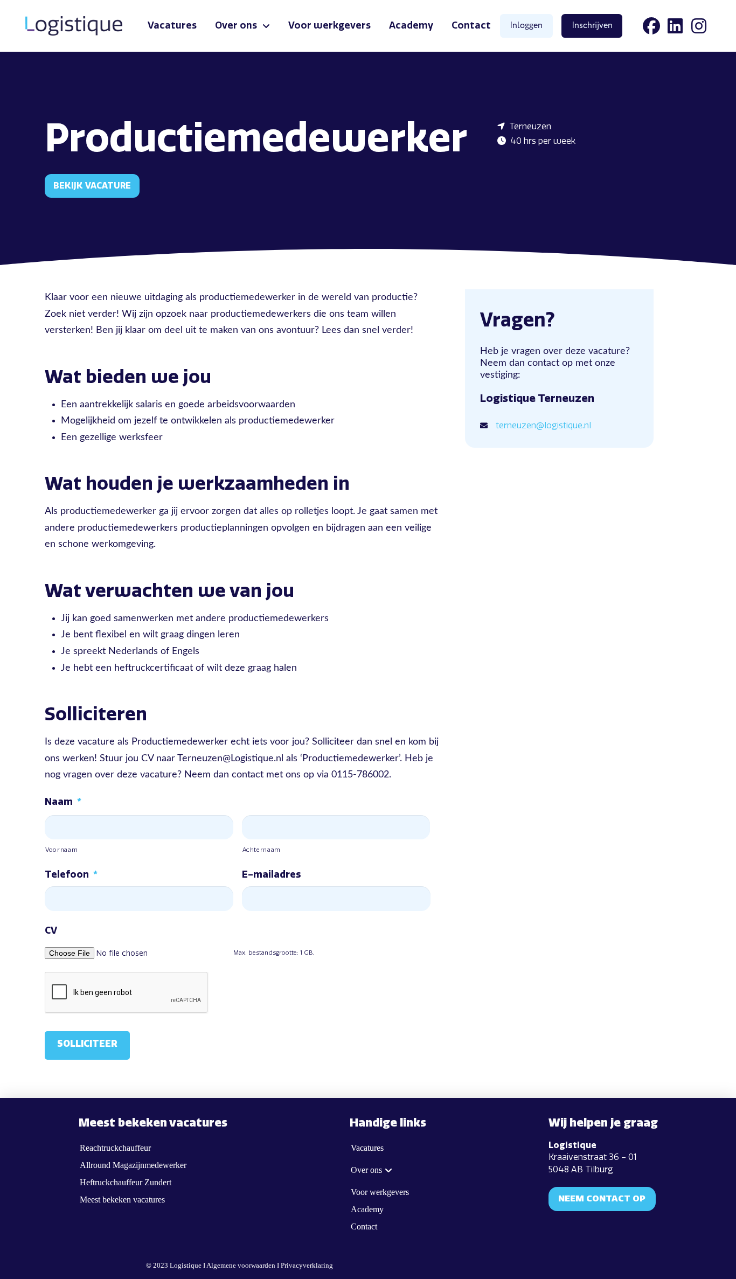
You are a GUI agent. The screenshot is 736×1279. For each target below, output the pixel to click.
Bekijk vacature (92, 185)
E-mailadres (271, 874)
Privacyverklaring (307, 1265)
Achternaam (261, 849)
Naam (63, 802)
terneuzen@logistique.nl (543, 425)
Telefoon (71, 874)
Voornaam (61, 849)
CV (51, 930)
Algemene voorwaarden (240, 1265)
